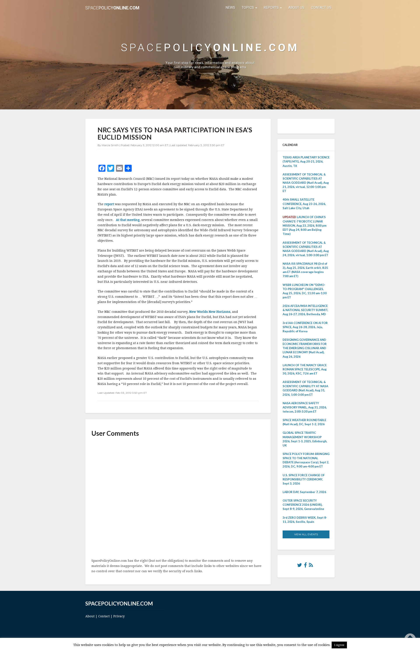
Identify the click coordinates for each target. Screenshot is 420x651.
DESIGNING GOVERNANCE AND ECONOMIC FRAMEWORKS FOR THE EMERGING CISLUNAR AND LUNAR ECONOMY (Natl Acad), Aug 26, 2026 (305, 348)
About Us (296, 7)
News (230, 7)
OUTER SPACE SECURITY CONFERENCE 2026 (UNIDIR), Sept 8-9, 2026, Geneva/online (303, 505)
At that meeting (128, 220)
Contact (104, 616)
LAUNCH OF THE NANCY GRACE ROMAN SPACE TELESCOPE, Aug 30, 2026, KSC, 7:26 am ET (305, 369)
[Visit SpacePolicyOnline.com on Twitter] (299, 566)
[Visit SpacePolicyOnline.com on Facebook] (305, 566)
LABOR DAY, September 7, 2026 (304, 492)
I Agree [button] (339, 645)
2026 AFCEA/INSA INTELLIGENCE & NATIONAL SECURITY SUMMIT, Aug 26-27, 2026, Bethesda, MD (305, 310)
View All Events (306, 534)
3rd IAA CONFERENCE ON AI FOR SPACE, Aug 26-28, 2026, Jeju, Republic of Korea (305, 327)
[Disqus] (178, 498)
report (109, 204)
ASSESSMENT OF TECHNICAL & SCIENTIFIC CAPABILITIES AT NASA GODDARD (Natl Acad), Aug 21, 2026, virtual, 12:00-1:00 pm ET (306, 183)
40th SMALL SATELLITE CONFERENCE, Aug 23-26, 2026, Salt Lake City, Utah (304, 204)
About (89, 616)
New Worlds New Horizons (209, 311)
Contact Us (321, 7)
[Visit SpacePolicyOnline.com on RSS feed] (311, 566)
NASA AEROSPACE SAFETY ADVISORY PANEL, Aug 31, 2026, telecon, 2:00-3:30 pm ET (305, 407)
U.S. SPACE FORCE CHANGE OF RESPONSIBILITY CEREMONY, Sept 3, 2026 (304, 479)
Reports (272, 7)
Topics (248, 7)
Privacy (119, 616)
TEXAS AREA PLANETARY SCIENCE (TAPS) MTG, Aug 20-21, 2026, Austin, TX (306, 161)
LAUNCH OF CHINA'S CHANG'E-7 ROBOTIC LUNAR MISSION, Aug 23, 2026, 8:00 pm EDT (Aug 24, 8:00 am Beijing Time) (304, 225)
